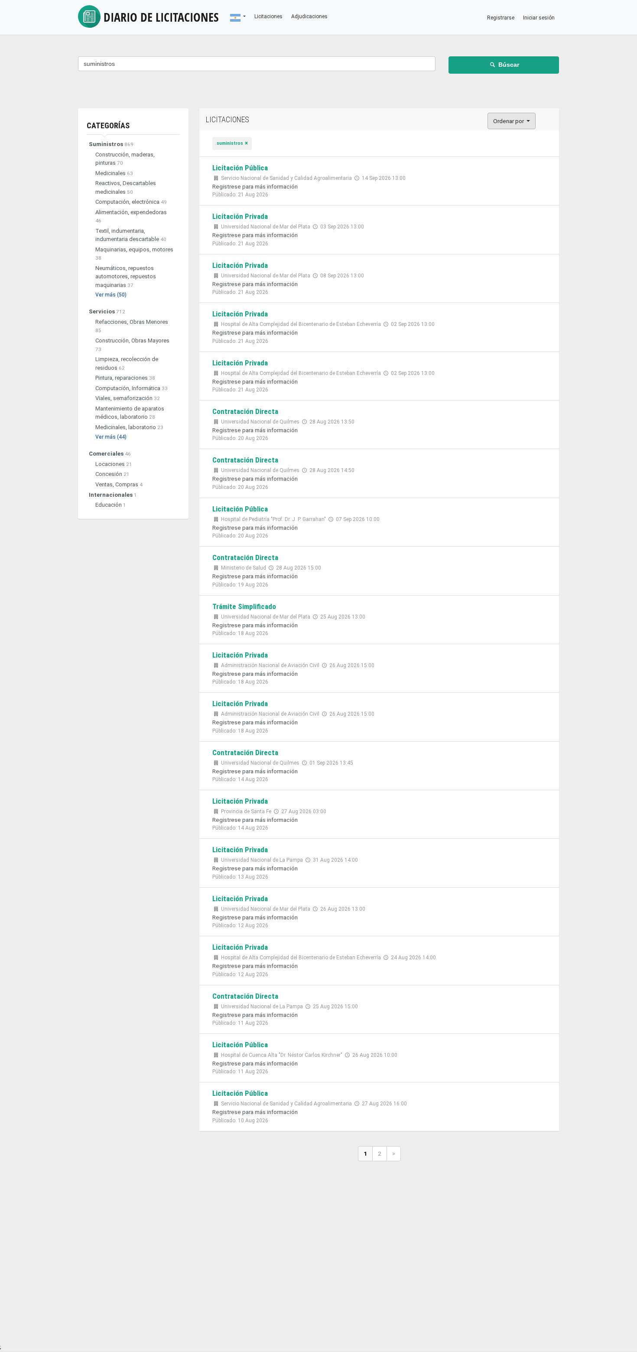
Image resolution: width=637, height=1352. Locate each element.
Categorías (108, 125)
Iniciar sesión (539, 18)
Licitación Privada (240, 216)
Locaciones (113, 464)
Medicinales (114, 173)
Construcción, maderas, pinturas (125, 158)
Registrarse (500, 18)
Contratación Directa (245, 411)
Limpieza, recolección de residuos (126, 363)
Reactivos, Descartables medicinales (125, 187)
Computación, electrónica (131, 202)
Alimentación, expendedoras (131, 216)
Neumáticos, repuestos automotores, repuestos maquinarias (125, 276)
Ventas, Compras (119, 484)
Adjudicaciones (309, 16)
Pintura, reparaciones (125, 378)
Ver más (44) (111, 437)
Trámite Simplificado (244, 606)
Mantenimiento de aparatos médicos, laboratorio (129, 412)
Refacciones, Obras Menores (131, 326)
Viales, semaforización (127, 398)
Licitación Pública (240, 167)
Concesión (112, 474)
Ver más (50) (111, 295)
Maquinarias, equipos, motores (134, 253)
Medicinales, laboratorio (129, 427)
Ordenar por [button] (509, 120)
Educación (110, 505)
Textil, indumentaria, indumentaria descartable (130, 235)
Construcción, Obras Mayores (132, 344)
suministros (230, 143)
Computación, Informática (131, 388)
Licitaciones (161, 17)
